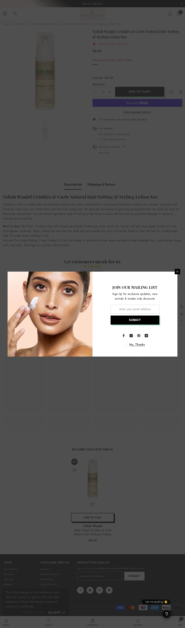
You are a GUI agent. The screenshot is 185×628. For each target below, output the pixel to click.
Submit (135, 320)
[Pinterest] (139, 335)
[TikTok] (146, 335)
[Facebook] (123, 335)
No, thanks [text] (137, 345)
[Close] (177, 271)
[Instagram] (131, 335)
